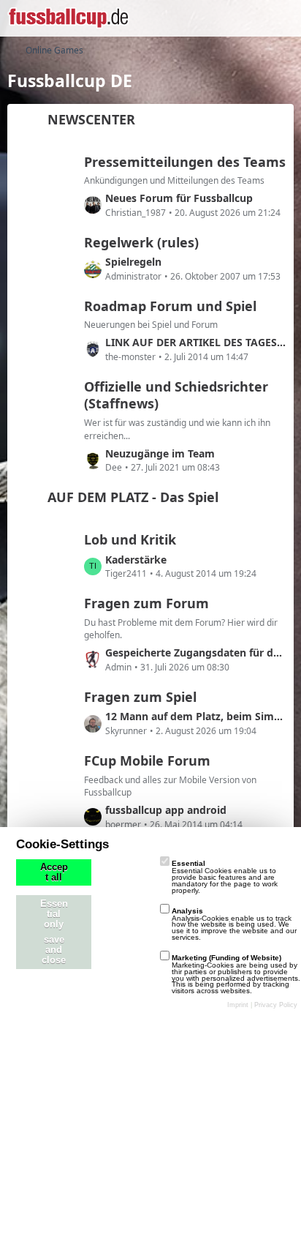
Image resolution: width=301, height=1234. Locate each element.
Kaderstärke (136, 559)
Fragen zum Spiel (140, 697)
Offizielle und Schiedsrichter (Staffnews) (176, 395)
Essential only (54, 914)
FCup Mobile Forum (147, 760)
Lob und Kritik (130, 539)
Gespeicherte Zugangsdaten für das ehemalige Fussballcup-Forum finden (195, 652)
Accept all (54, 872)
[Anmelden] (245, 18)
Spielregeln (133, 262)
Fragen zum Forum (146, 603)
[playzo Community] (68, 18)
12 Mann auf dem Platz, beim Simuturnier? (195, 716)
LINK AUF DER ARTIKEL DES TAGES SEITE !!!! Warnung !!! (195, 342)
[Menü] (282, 18)
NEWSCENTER (91, 119)
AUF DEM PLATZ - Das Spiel (132, 497)
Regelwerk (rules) (141, 242)
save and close (54, 950)
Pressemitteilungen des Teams (185, 162)
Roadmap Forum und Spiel (170, 306)
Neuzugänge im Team (160, 453)
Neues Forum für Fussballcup (179, 198)
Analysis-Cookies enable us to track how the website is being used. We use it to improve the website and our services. (234, 924)
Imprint (237, 1005)
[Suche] (209, 18)
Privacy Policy (275, 1005)
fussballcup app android (165, 810)
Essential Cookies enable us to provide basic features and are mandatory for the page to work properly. (225, 876)
